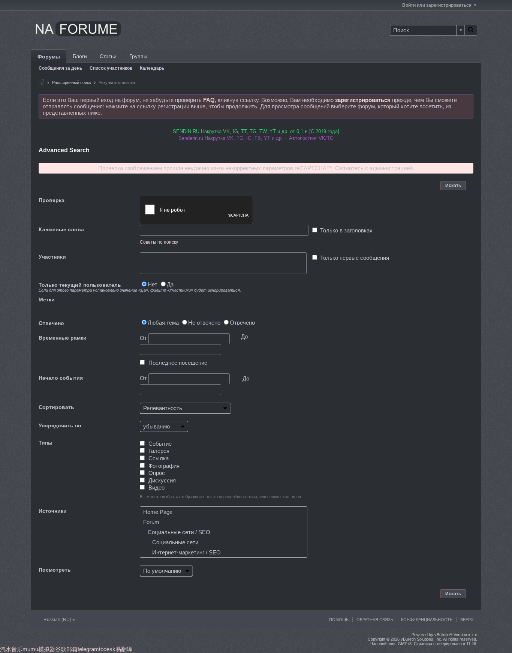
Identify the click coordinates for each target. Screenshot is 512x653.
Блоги (80, 56)
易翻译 (123, 649)
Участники (52, 257)
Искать (453, 185)
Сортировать (56, 407)
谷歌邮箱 (66, 649)
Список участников (111, 68)
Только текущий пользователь (89, 287)
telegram (88, 649)
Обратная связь (374, 619)
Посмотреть (55, 570)
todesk (107, 649)
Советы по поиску (159, 242)
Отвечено (51, 323)
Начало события (61, 378)
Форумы (48, 57)
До (246, 378)
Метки (47, 300)
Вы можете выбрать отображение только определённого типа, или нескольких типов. (221, 496)
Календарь (152, 68)
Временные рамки (63, 338)
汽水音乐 (11, 649)
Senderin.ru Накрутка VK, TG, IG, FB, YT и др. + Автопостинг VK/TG (256, 138)
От (144, 338)
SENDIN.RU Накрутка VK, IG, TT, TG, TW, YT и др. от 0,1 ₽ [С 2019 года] (256, 131)
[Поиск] (470, 30)
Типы (45, 443)
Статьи (108, 56)
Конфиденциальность (426, 619)
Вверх (466, 619)
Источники (53, 511)
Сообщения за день (60, 68)
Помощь (339, 619)
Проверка (51, 200)
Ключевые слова (61, 229)
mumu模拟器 (38, 649)
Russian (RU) (57, 619)
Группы (138, 56)
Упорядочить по (60, 425)
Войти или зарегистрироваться (437, 5)
